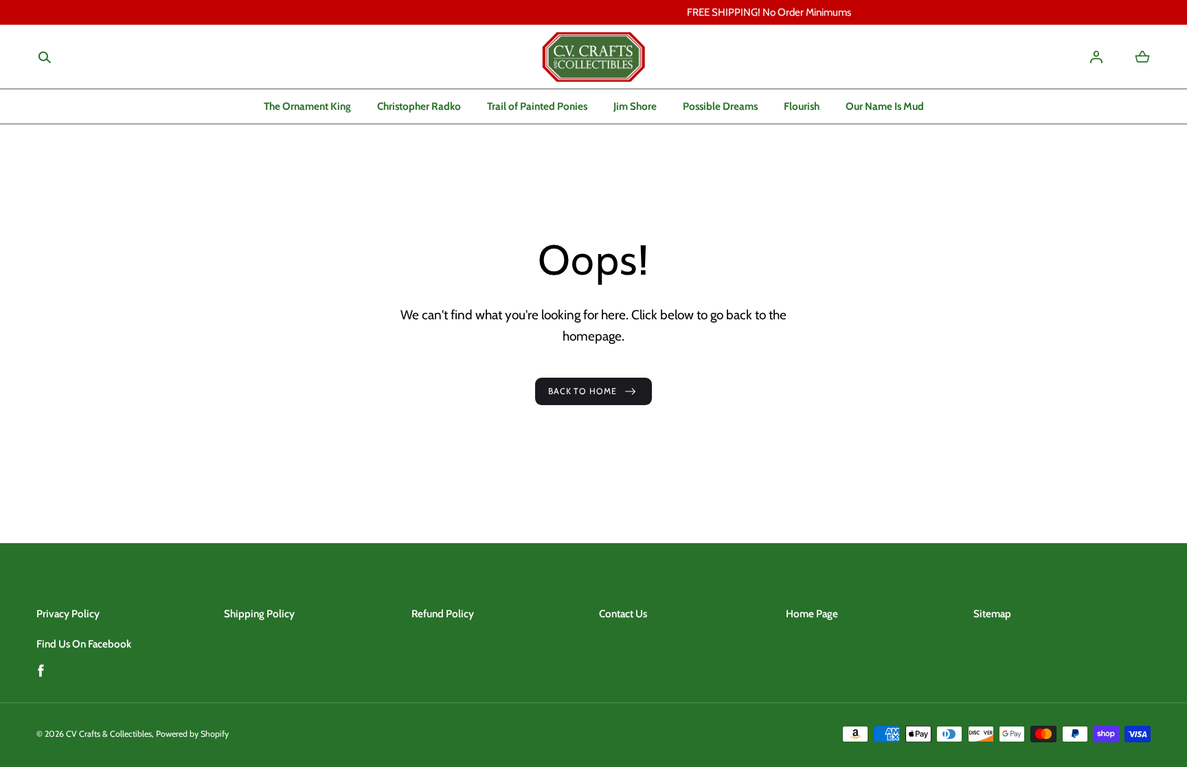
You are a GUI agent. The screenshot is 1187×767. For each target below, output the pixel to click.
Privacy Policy (68, 613)
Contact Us (623, 613)
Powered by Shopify (192, 734)
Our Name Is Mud (885, 106)
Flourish (801, 106)
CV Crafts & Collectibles (109, 734)
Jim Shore (635, 106)
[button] (44, 57)
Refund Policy (442, 613)
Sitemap (992, 613)
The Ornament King (307, 106)
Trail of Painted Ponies (537, 106)
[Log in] (1096, 57)
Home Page (812, 613)
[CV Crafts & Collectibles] (593, 57)
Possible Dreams (720, 106)
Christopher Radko (419, 106)
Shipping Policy (259, 613)
